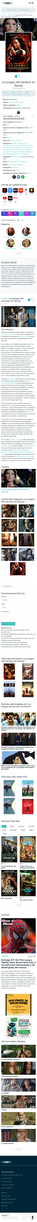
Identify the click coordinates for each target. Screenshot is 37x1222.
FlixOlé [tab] (5, 834)
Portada (3, 15)
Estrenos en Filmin (6, 1188)
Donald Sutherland (18, 450)
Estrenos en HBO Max (7, 1185)
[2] (6, 118)
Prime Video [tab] (13, 830)
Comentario (5, 611)
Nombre (4, 596)
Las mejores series (6, 1178)
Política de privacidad (26, 1217)
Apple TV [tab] (31, 830)
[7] (17, 118)
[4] (10, 118)
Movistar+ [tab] (21, 826)
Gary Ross (11, 379)
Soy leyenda (12, 383)
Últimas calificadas (12, 10)
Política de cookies (26, 1214)
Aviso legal (24, 1219)
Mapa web (4, 1206)
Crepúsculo (30, 412)
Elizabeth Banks (14, 452)
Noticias (27, 94)
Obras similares (17, 94)
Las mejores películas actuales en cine (12, 1175)
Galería (7, 94)
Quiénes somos (5, 1196)
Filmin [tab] (4, 830)
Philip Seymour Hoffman (23, 456)
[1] (4, 118)
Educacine (4, 1193)
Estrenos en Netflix (6, 1181)
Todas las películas (24, 10)
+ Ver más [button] (18, 1149)
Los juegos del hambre (8, 334)
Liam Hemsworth (29, 446)
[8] (19, 118)
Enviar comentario (8, 624)
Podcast (4, 956)
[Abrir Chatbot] (32, 1217)
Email (3, 604)
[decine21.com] (6, 1162)
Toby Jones (23, 452)
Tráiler (26, 92)
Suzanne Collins (23, 336)
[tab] (7, 586)
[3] (8, 118)
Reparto (5, 92)
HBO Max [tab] (31, 826)
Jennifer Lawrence (16, 440)
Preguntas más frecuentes (8, 1199)
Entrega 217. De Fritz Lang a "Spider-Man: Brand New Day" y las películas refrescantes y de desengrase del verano (18, 964)
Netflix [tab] (12, 826)
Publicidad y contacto (7, 1202)
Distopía (21, 220)
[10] (23, 118)
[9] (21, 118)
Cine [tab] (4, 826)
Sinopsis (13, 92)
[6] (15, 118)
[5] (13, 118)
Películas (9, 15)
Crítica (20, 92)
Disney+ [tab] (23, 830)
